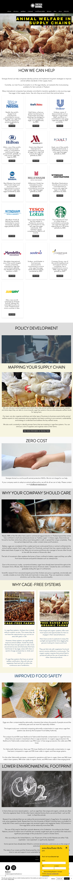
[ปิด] (71, 878)
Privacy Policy (11, 879)
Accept (66, 878)
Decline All (59, 878)
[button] (66, 847)
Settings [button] (53, 878)
